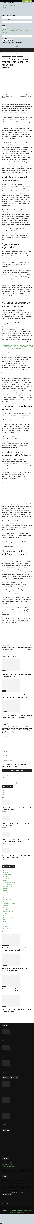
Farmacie (5, 919)
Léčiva (5, 880)
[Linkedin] (23, 71)
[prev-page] (2, 721)
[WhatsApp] (20, 71)
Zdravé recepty (7, 874)
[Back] (2, 12)
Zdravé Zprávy (7, 878)
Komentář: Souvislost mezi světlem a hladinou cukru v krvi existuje (16, 840)
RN (31, 626)
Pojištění (5, 927)
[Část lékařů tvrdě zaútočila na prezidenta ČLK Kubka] (17, 1084)
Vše (4, 791)
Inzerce (5, 7)
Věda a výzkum (7, 925)
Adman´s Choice (7, 917)
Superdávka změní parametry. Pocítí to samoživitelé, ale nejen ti (16, 949)
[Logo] (5, 53)
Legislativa (6, 907)
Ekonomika (6, 898)
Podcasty (5, 894)
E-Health (5, 1150)
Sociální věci (6, 909)
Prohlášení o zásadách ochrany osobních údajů (15, 30)
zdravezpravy (6, 67)
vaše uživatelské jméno (8, 20)
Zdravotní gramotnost (6, 56)
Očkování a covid (8, 886)
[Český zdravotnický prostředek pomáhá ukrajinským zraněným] (17, 850)
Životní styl (6, 905)
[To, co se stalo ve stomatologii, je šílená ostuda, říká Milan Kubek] (17, 1116)
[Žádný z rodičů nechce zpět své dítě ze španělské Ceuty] (17, 665)
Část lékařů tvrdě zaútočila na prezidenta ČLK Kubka (13, 1090)
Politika (5, 890)
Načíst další (5, 864)
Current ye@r (6, 775)
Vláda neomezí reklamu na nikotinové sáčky (25, 648)
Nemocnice (6, 888)
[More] (27, 71)
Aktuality (14, 56)
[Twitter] (4, 10)
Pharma (5, 1146)
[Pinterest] (16, 71)
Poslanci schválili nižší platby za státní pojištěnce (9, 648)
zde (16, 622)
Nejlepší (5, 792)
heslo (3, 25)
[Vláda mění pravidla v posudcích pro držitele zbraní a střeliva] (17, 981)
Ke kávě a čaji (19, 56)
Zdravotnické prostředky (10, 903)
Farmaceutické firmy (8, 911)
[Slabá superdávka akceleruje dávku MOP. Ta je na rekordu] (17, 960)
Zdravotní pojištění (8, 884)
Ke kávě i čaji (6, 1153)
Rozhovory (6, 896)
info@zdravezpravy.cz (8, 1166)
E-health (3, 690)
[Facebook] (2, 10)
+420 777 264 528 (7, 1162)
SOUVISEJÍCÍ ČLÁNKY (9, 657)
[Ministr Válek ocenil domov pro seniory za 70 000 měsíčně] (17, 1100)
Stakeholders (6, 913)
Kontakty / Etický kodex (9, 5)
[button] (2, 50)
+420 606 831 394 (7, 1164)
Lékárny (5, 892)
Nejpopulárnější (7, 794)
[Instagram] (3, 10)
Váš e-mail (4, 38)
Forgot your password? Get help (10, 29)
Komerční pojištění (8, 901)
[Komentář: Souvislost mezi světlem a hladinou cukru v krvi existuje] (17, 706)
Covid (5, 915)
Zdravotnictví (7, 923)
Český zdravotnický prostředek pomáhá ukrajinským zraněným (16, 856)
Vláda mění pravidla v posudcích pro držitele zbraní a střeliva (15, 990)
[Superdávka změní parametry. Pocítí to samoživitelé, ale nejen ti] (17, 940)
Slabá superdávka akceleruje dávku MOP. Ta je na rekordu (15, 969)
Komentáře (4, 711)
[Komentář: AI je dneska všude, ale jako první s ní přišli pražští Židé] (17, 685)
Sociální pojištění (7, 899)
